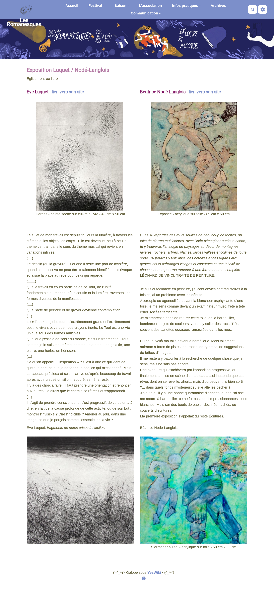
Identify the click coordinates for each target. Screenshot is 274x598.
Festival (95, 6)
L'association (150, 6)
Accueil (71, 6)
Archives (218, 6)
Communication (144, 13)
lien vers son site (68, 91)
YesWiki (154, 573)
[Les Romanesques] (24, 9)
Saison (120, 6)
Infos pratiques (185, 6)
